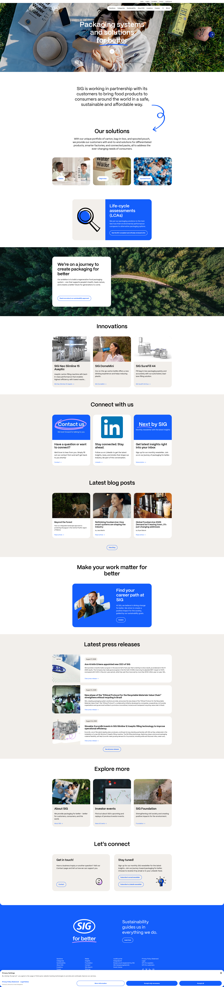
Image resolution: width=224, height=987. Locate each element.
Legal (143, 961)
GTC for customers (148, 965)
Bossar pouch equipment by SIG (124, 963)
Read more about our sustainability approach (74, 298)
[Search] (163, 8)
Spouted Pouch (145, 178)
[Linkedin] (150, 969)
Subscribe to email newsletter (130, 877)
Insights (147, 1)
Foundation (154, 1)
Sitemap (87, 969)
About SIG (141, 8)
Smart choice (117, 967)
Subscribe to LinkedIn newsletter (131, 884)
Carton (61, 178)
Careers (157, 8)
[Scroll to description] (112, 51)
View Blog (112, 547)
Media (141, 1)
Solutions (112, 8)
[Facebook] (143, 969)
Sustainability (131, 8)
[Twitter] (147, 969)
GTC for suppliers (147, 963)
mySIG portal (168, 1)
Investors (150, 8)
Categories (121, 8)
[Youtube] (154, 969)
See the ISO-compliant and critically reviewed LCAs (128, 233)
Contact (161, 1)
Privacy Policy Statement (150, 959)
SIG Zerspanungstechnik (121, 965)
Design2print (117, 961)
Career (59, 969)
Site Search (88, 967)
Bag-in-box (103, 178)
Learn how (127, 940)
